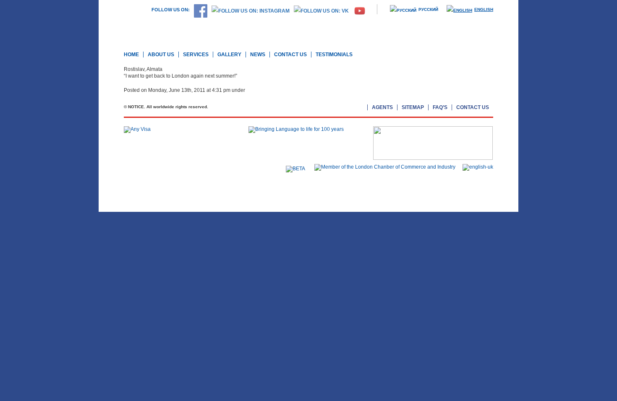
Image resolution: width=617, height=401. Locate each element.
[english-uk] (475, 167)
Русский (428, 9)
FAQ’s (440, 107)
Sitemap (413, 107)
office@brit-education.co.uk (157, 191)
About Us (161, 54)
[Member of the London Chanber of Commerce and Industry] (382, 167)
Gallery (229, 54)
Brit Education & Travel (189, 28)
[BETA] (293, 169)
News (257, 54)
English (483, 9)
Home (131, 54)
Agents (382, 107)
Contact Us (290, 54)
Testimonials (334, 54)
